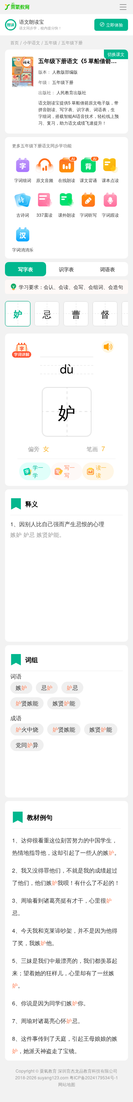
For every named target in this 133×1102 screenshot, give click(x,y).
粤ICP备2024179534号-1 (94, 1077)
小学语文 (31, 42)
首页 (14, 42)
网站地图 (66, 1084)
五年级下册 (72, 42)
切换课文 (115, 54)
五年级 (50, 42)
